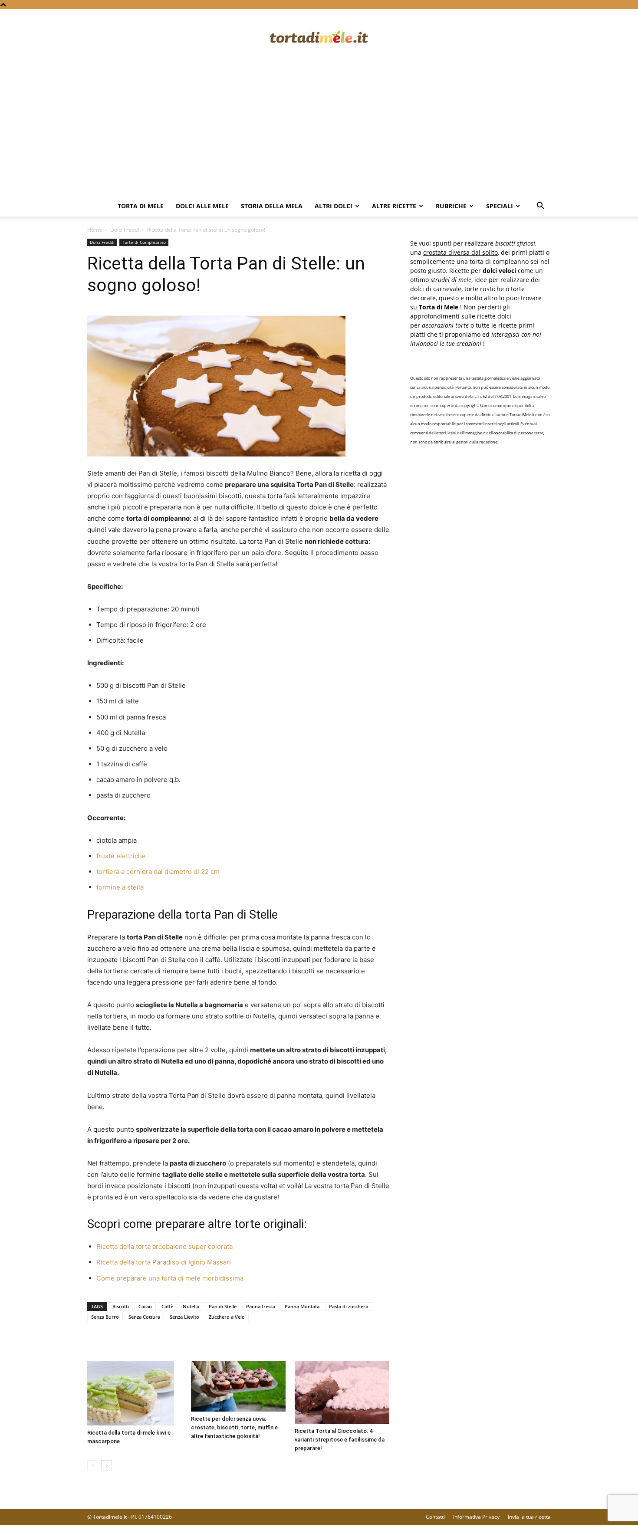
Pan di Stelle (223, 1306)
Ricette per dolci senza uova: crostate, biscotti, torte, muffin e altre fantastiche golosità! (234, 1427)
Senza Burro (105, 1317)
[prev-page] (92, 1465)
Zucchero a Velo (227, 1317)
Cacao (145, 1306)
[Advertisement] (319, 130)
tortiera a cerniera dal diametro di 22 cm (158, 871)
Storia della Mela (272, 206)
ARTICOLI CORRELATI (121, 1343)
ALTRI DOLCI (333, 206)
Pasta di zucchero (348, 1306)
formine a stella (120, 887)
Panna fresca (260, 1306)
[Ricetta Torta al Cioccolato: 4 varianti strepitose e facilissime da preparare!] (342, 1392)
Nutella (191, 1306)
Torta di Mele (141, 206)
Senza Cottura (144, 1317)
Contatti (435, 1516)
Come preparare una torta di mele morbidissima (169, 1278)
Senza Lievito (184, 1317)
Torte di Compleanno (144, 242)
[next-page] (106, 1465)
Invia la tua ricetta (529, 1516)
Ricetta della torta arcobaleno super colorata (164, 1246)
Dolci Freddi (124, 229)
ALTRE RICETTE (394, 206)
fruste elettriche (121, 856)
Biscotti (120, 1306)
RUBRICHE (451, 206)
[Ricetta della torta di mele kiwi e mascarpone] (134, 1393)
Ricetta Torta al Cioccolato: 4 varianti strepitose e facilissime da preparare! (340, 1439)
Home (94, 229)
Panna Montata (302, 1306)
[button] (540, 207)
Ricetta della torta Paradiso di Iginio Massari (163, 1262)
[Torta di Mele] (319, 38)
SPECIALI (499, 206)
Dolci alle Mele (202, 206)
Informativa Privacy (476, 1516)
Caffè (167, 1306)
